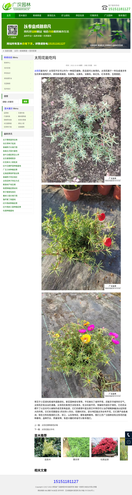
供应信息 (80, 15)
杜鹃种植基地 (8, 211)
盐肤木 (48, 459)
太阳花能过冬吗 (48, 429)
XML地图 (47, 491)
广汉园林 (108, 15)
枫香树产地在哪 (9, 184)
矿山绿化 (65, 15)
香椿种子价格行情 (10, 147)
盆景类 (6, 113)
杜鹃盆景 (105, 459)
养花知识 (7, 73)
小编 (85, 65)
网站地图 (41, 491)
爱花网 (75, 491)
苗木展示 (23, 15)
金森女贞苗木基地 (10, 151)
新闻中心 (7, 63)
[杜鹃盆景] (104, 447)
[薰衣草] (76, 447)
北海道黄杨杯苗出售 (11, 173)
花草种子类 (8, 127)
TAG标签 (54, 491)
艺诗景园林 (69, 491)
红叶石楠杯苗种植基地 (12, 166)
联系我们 (122, 15)
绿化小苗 (21, 123)
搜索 (25, 101)
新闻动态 (8, 57)
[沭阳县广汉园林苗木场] (34, 6)
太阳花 (37, 71)
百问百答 (32, 51)
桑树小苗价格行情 (10, 196)
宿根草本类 (8, 120)
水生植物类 (8, 123)
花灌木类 (21, 113)
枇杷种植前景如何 (10, 188)
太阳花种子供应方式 (11, 181)
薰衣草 (76, 459)
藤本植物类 (22, 116)
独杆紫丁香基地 (9, 199)
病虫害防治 (8, 78)
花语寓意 (7, 84)
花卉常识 (7, 89)
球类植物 (21, 127)
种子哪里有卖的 (9, 192)
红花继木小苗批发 (10, 162)
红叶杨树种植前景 (10, 203)
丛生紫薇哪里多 (9, 158)
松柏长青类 (22, 120)
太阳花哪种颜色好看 (50, 425)
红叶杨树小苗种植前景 (12, 207)
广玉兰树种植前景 (10, 170)
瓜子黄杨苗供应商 (10, 140)
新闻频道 (37, 15)
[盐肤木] (47, 447)
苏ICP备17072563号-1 (86, 491)
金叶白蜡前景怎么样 (11, 155)
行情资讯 (94, 15)
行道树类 (7, 116)
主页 (9, 15)
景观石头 (51, 15)
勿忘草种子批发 (9, 143)
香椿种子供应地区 (10, 177)
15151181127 (119, 9)
